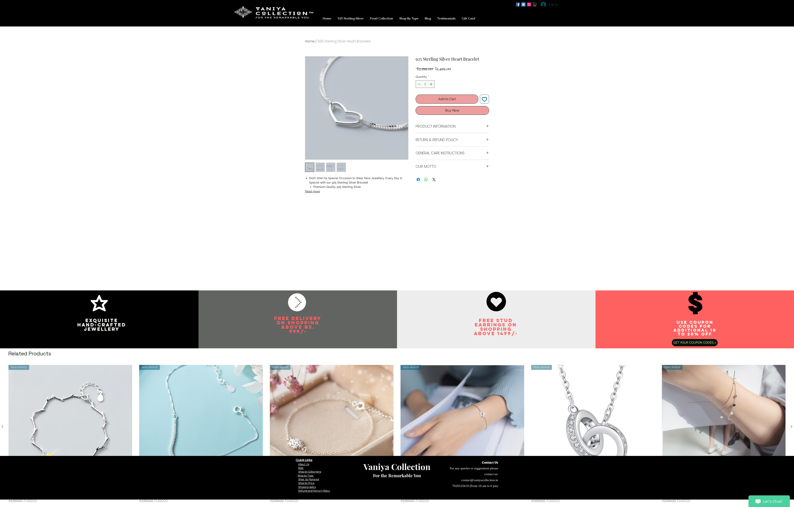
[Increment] (431, 84)
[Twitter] (523, 4)
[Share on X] (434, 179)
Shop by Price (306, 483)
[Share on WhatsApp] (426, 179)
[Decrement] (418, 84)
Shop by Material (308, 479)
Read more (312, 191)
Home (310, 41)
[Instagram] (529, 4)
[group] (397, 434)
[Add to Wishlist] (484, 99)
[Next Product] (791, 426)
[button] (534, 4)
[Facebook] (518, 4)
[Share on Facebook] (418, 179)
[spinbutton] (425, 84)
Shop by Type (306, 475)
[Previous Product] (2, 426)
